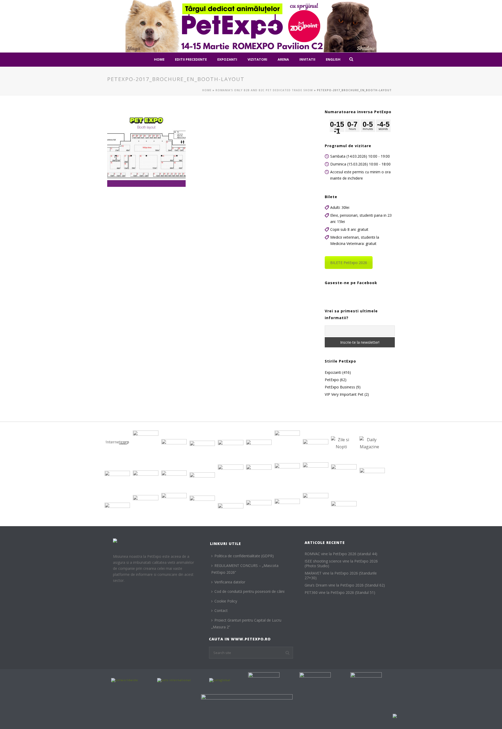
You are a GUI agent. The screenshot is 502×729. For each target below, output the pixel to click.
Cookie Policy (225, 601)
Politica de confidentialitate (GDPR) (244, 555)
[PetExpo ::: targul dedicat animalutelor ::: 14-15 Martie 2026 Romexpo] (251, 26)
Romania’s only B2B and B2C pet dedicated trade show (264, 90)
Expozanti (227, 59)
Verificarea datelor (229, 581)
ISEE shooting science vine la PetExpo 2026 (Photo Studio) (341, 563)
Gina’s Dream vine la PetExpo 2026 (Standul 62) (345, 585)
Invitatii (307, 59)
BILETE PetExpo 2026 (348, 262)
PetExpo (332, 379)
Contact (221, 610)
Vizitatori (257, 59)
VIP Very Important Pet (344, 394)
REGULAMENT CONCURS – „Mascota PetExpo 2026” (244, 569)
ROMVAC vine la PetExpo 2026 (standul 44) (341, 554)
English (333, 59)
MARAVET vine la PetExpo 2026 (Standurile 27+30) (341, 575)
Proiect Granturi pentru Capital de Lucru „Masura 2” (246, 624)
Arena (283, 59)
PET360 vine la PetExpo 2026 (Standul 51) (340, 592)
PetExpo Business (340, 387)
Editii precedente (191, 59)
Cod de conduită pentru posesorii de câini (249, 591)
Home (159, 59)
